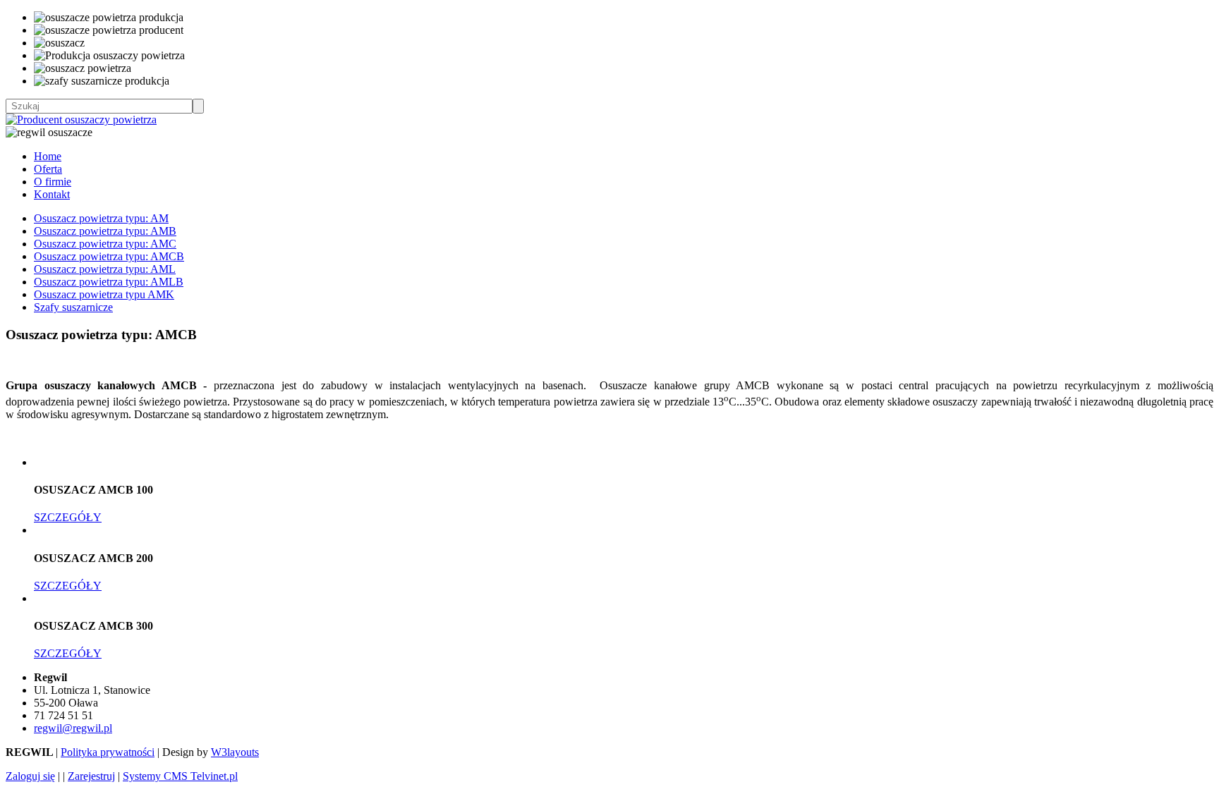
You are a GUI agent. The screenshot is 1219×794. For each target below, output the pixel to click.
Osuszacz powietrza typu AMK (104, 294)
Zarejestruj (91, 776)
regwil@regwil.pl (73, 728)
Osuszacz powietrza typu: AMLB (108, 282)
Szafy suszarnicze (73, 307)
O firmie (52, 182)
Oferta (48, 169)
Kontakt (52, 194)
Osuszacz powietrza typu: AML (105, 269)
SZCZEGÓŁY (68, 517)
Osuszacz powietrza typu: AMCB (109, 256)
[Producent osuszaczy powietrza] (81, 120)
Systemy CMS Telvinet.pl (180, 776)
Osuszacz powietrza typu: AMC (105, 244)
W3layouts (235, 752)
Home (47, 156)
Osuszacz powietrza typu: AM (101, 218)
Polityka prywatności (107, 752)
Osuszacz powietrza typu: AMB (105, 231)
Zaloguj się (30, 776)
